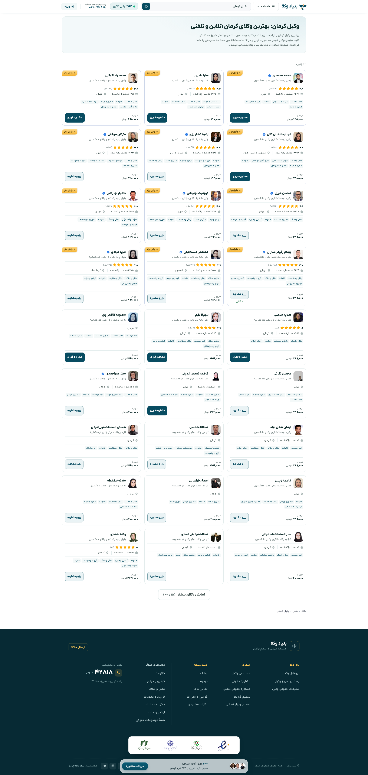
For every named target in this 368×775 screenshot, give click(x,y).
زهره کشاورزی (198, 134)
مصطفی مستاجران (196, 252)
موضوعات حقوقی (155, 665)
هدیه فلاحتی (282, 315)
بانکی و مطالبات (155, 705)
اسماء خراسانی (198, 481)
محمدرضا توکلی (115, 76)
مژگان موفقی (117, 134)
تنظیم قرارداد (242, 697)
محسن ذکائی (282, 374)
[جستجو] (146, 6)
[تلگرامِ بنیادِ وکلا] (104, 766)
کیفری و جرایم (156, 681)
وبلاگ (203, 673)
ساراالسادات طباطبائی (276, 534)
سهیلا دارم (201, 315)
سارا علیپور (201, 76)
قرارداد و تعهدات (154, 697)
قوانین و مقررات (197, 697)
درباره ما (202, 681)
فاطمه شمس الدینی (195, 374)
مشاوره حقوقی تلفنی (236, 689)
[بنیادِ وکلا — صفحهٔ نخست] (294, 646)
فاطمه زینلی (283, 481)
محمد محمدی (281, 76)
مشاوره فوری (240, 118)
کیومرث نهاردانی (197, 193)
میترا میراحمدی (116, 374)
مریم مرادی (118, 252)
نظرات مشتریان (197, 705)
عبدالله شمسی (198, 427)
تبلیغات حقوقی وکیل (285, 689)
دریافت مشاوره (135, 766)
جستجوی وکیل (240, 673)
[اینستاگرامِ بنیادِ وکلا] (112, 766)
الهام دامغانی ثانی (279, 134)
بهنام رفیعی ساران (279, 252)
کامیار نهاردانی (116, 193)
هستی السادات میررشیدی (108, 427)
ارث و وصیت (156, 712)
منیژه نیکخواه (116, 481)
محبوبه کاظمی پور (114, 315)
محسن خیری (283, 193)
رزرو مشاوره (157, 176)
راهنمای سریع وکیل (287, 681)
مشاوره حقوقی (240, 681)
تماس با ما (200, 689)
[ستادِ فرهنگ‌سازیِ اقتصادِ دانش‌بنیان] (196, 745)
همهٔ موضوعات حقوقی (150, 720)
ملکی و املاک (157, 689)
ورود (67, 6)
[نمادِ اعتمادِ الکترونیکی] (223, 745)
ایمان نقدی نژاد (280, 427)
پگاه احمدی (118, 534)
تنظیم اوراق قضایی (238, 705)
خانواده (160, 673)
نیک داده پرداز (76, 766)
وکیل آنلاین (119, 6)
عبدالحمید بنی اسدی (194, 534)
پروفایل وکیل (290, 673)
